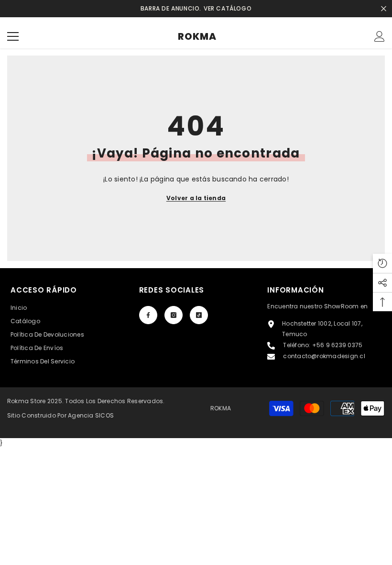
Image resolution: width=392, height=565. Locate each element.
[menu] (13, 36)
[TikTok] (199, 315)
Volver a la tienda (196, 198)
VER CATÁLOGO (227, 8)
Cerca (383, 8)
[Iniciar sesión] (379, 36)
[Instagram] (173, 315)
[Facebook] (148, 315)
